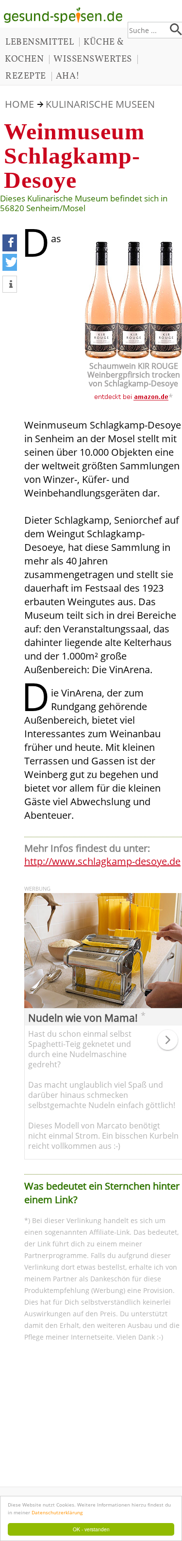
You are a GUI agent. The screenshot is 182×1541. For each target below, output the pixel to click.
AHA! (68, 76)
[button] (9, 242)
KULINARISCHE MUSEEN (100, 104)
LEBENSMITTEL (39, 42)
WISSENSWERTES (92, 59)
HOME (19, 104)
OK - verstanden (91, 1529)
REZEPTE (25, 76)
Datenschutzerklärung (57, 1512)
